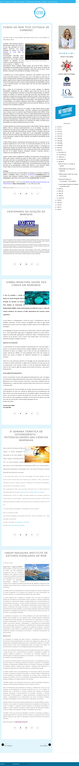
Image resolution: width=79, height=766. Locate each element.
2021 (58, 138)
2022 (58, 136)
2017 (58, 147)
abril (60, 195)
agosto (60, 161)
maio (60, 193)
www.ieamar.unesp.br (21, 722)
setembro (61, 159)
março (60, 198)
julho (60, 188)
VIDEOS (7, 2)
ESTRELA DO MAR (18, 2)
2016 (58, 150)
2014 (58, 202)
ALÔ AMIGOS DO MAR (33, 2)
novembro (61, 154)
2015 (58, 200)
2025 (58, 129)
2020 (58, 140)
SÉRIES (44, 2)
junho (60, 191)
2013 (58, 205)
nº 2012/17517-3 (30, 174)
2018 (58, 145)
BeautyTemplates (8, 764)
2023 (58, 134)
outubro (61, 157)
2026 (58, 127)
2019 (58, 143)
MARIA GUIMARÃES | (11, 187)
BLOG (2, 2)
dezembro (61, 152)
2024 (58, 131)
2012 (58, 207)
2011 (58, 209)
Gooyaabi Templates (23, 764)
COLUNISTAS (52, 2)
